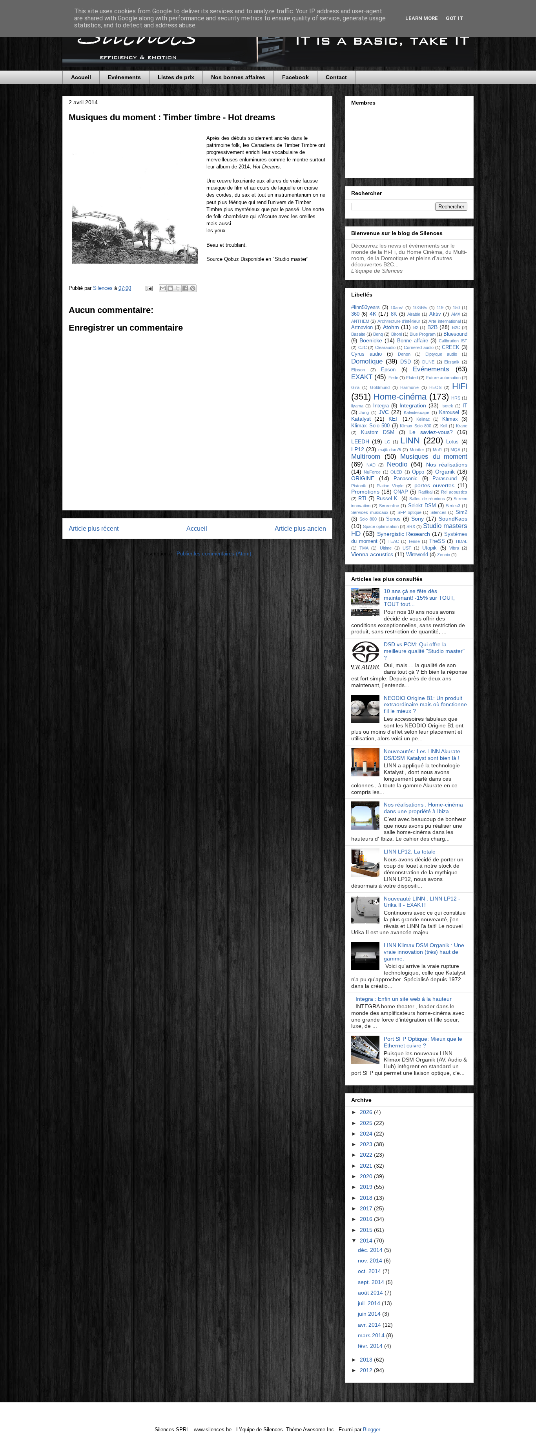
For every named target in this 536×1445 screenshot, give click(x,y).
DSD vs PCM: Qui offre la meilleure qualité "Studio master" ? (424, 651)
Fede (393, 377)
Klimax (450, 419)
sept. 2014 (372, 1282)
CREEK (450, 347)
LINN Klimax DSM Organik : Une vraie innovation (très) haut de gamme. (424, 952)
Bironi (396, 334)
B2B (432, 327)
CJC (362, 347)
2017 (367, 1208)
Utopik (429, 548)
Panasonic (405, 478)
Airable (413, 314)
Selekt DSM (422, 505)
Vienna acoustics (372, 554)
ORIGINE (362, 478)
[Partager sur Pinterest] (193, 288)
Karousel (449, 412)
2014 (367, 1240)
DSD (405, 362)
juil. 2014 (370, 1303)
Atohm (391, 327)
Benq (378, 334)
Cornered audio (419, 347)
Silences (438, 512)
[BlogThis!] (170, 288)
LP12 (357, 449)
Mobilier (417, 449)
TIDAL (461, 541)
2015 (367, 1230)
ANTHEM (360, 321)
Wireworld (417, 554)
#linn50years (365, 307)
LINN (410, 440)
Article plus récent (94, 528)
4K (373, 314)
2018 (367, 1198)
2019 (367, 1187)
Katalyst (361, 419)
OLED (396, 472)
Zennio (443, 554)
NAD (371, 465)
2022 (367, 1155)
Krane (461, 425)
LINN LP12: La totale (410, 851)
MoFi (437, 449)
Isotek (447, 405)
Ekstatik (451, 362)
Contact (336, 77)
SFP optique (409, 512)
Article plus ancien (300, 528)
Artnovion (362, 327)
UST (407, 548)
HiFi (459, 386)
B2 (415, 327)
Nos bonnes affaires (238, 77)
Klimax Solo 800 (415, 425)
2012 (367, 1370)
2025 (367, 1123)
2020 (367, 1176)
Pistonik (358, 485)
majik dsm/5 (389, 449)
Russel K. (387, 498)
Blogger (371, 1429)
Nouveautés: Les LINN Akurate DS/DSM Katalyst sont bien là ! (422, 754)
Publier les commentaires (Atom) (214, 554)
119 (440, 307)
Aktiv (435, 314)
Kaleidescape (416, 412)
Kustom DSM (378, 432)
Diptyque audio (441, 354)
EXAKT (361, 377)
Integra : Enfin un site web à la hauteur (404, 999)
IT (465, 406)
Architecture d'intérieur (398, 321)
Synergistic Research (403, 534)
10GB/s (420, 307)
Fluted (412, 377)
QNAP (401, 492)
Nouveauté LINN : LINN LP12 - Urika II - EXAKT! (422, 901)
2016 (367, 1219)
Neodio (397, 464)
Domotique (367, 361)
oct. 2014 (370, 1271)
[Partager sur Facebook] (185, 288)
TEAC (393, 541)
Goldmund (380, 387)
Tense (414, 541)
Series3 (453, 505)
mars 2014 (372, 1335)
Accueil (81, 77)
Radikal (425, 492)
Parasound (444, 478)
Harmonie (409, 387)
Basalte (358, 334)
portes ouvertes (434, 485)
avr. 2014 (370, 1325)
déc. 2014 (371, 1250)
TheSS (437, 541)
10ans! (396, 307)
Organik (445, 471)
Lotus (452, 442)
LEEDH (360, 441)
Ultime (386, 548)
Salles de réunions (427, 498)
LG (387, 441)
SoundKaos (453, 518)
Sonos (393, 519)
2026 (367, 1112)
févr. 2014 (371, 1346)
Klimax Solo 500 (370, 426)
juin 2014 (370, 1314)
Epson (388, 370)
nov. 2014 (371, 1260)
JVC (384, 412)
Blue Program (423, 334)
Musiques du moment (433, 456)
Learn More (421, 18)
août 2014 (371, 1292)
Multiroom (365, 456)
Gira (355, 387)
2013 (367, 1359)
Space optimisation (381, 526)
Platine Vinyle (390, 485)
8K (394, 314)
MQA (455, 449)
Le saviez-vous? (431, 432)
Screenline (389, 505)
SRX (411, 526)
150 (456, 307)
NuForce (372, 472)
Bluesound (455, 334)
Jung (364, 412)
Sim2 (461, 512)
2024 (367, 1133)
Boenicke (370, 340)
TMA (363, 548)
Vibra (454, 548)
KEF (393, 419)
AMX (455, 314)
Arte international (444, 321)
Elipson (358, 369)
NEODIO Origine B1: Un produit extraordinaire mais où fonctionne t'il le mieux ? (425, 704)
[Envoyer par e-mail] (163, 288)
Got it (454, 18)
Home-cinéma (400, 396)
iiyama (357, 405)
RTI (362, 498)
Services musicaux (369, 512)
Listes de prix (176, 77)
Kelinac (423, 419)
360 (355, 314)
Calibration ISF (453, 340)
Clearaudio (385, 347)
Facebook (295, 77)
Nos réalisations (446, 464)
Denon (404, 354)
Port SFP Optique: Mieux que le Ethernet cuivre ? (423, 1042)
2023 (367, 1144)
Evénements (124, 77)
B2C (456, 327)
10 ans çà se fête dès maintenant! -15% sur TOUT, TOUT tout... (419, 598)
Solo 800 (368, 519)
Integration (412, 405)
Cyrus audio (366, 354)
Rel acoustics (454, 492)
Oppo (418, 472)
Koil (443, 425)
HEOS (435, 387)
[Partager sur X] (178, 288)
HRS (455, 398)
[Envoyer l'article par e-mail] (148, 288)
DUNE (428, 362)
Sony (417, 518)
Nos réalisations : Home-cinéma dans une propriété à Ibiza (423, 807)
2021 (367, 1166)
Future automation (443, 377)
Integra (381, 406)
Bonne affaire (412, 341)
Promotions (365, 491)
